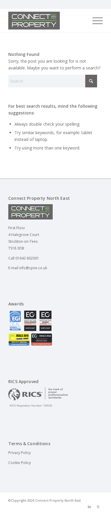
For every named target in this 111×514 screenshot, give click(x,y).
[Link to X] (98, 506)
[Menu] (94, 20)
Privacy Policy (19, 452)
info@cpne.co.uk (33, 267)
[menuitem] (94, 20)
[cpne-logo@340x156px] (46, 20)
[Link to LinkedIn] (89, 506)
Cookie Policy (19, 462)
